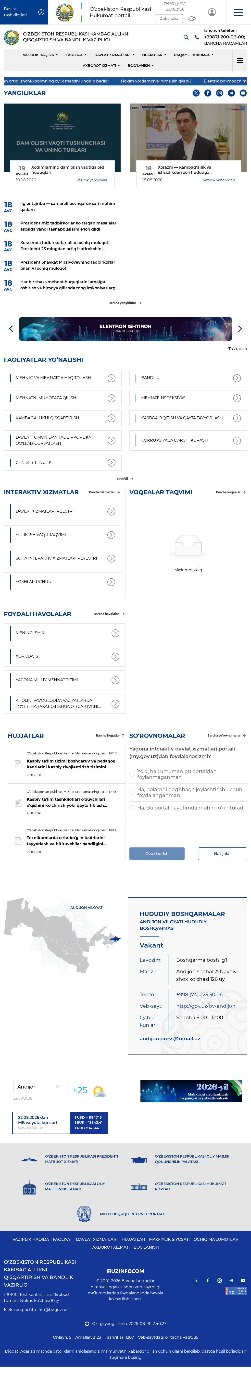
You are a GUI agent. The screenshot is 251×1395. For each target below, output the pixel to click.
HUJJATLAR (152, 55)
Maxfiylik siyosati (169, 1239)
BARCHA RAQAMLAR (225, 43)
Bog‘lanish (139, 65)
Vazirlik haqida (38, 55)
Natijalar (222, 853)
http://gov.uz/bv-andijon (206, 1006)
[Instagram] (219, 93)
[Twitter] (196, 93)
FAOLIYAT (62, 1239)
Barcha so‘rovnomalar (223, 735)
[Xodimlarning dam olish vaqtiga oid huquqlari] (62, 138)
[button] (238, 12)
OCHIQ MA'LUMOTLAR (216, 1239)
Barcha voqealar (228, 492)
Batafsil (122, 479)
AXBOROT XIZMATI (111, 1247)
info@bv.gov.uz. (53, 1309)
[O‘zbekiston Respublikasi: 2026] (191, 1091)
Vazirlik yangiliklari (92, 180)
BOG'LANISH (146, 1247)
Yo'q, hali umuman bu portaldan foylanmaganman (177, 774)
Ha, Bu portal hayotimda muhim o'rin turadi (191, 808)
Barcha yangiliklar (122, 303)
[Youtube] (243, 93)
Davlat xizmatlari (112, 55)
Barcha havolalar (106, 614)
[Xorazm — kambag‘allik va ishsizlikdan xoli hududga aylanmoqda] (188, 138)
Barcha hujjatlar (108, 735)
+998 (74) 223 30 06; (200, 994)
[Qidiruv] (186, 37)
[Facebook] (208, 93)
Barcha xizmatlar (102, 492)
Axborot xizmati (99, 65)
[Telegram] (231, 93)
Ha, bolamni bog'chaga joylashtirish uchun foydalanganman (189, 792)
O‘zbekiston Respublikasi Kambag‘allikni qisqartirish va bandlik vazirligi (40, 1273)
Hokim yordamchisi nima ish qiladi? (121, 81)
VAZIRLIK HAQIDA (31, 1239)
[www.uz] (236, 1291)
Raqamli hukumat (192, 55)
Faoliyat (74, 55)
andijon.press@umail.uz (170, 1039)
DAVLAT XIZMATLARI (97, 1239)
